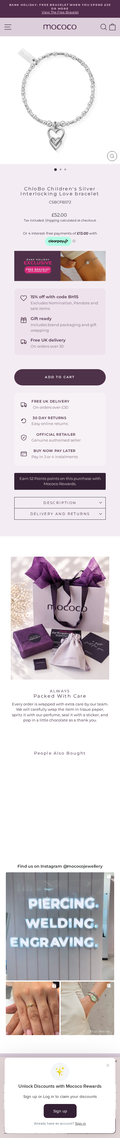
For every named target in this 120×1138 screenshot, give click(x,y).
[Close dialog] (115, 1061)
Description (59, 503)
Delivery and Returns (60, 514)
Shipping (52, 220)
